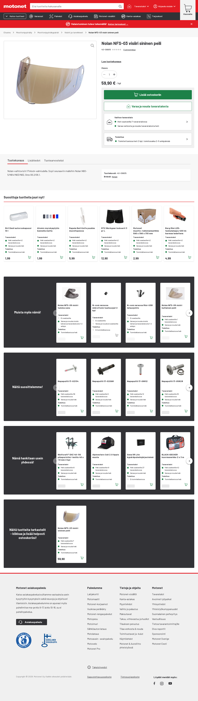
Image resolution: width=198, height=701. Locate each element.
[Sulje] (191, 24)
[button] (189, 313)
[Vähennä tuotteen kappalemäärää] (104, 74)
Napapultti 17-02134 (68, 381)
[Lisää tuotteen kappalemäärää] (114, 74)
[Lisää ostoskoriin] (29, 257)
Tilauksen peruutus (129, 623)
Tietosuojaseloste (130, 676)
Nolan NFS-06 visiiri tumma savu (68, 306)
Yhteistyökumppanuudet (165, 609)
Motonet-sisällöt (128, 594)
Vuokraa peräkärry (96, 609)
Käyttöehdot (126, 638)
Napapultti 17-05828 (172, 381)
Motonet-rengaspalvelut (99, 613)
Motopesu (92, 618)
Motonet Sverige (160, 638)
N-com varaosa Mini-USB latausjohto (140, 306)
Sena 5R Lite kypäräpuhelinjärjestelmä (140, 455)
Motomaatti (93, 599)
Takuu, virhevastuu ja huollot (134, 618)
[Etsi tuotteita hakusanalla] (120, 6)
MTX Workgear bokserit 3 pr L (114, 229)
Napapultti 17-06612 (137, 381)
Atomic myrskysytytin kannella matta (48, 229)
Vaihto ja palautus (129, 609)
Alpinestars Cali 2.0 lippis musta (105, 455)
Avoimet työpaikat (162, 599)
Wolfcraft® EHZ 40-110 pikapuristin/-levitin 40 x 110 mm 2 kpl (71, 457)
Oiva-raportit (159, 628)
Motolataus (93, 633)
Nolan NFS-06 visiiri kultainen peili (172, 306)
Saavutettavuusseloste (99, 676)
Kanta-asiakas (127, 599)
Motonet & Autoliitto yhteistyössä (130, 645)
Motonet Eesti (159, 643)
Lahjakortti (93, 594)
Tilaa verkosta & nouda (131, 628)
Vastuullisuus (159, 618)
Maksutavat (126, 613)
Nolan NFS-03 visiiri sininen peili (68, 529)
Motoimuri (92, 623)
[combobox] (73, 6)
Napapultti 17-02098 (103, 381)
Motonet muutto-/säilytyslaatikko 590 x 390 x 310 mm (146, 231)
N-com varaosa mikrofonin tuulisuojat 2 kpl (105, 308)
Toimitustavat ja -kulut (131, 633)
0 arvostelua (129, 49)
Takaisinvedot (99, 667)
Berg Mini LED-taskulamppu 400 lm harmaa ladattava (175, 231)
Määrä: (104, 68)
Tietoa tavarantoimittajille (165, 623)
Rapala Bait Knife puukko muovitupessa (82, 229)
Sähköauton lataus (97, 628)
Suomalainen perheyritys (164, 613)
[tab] (36, 16)
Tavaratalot (158, 594)
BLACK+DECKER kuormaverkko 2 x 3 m (173, 455)
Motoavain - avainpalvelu (100, 638)
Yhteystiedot (159, 604)
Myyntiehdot (126, 604)
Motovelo (92, 643)
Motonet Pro (93, 648)
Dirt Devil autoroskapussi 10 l (18, 229)
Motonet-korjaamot (97, 604)
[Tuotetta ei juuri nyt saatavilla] (117, 335)
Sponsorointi (159, 633)
